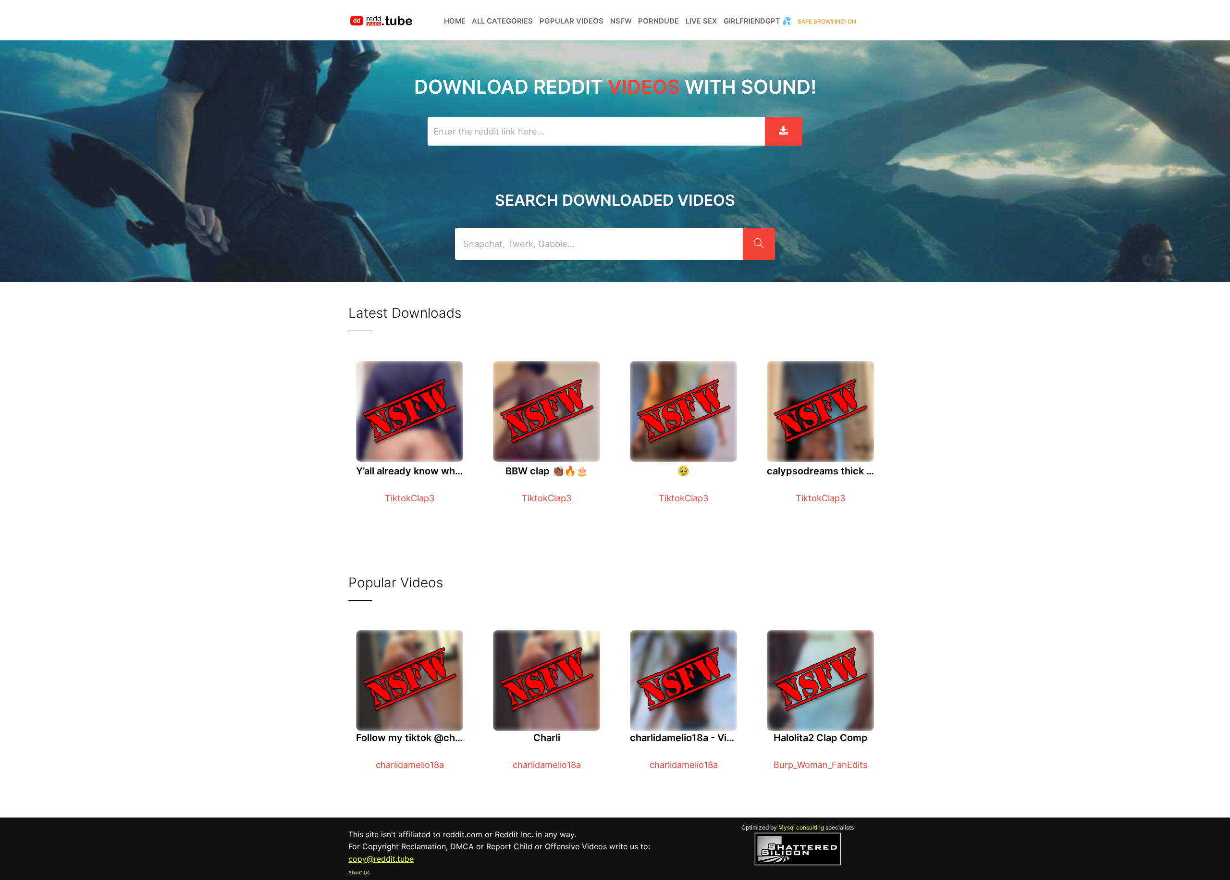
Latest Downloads (404, 313)
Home (455, 21)
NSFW (621, 21)
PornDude (658, 21)
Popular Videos (571, 21)
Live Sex (701, 21)
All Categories (502, 21)
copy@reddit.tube (381, 859)
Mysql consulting (801, 827)
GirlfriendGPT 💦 (757, 21)
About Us (358, 872)
